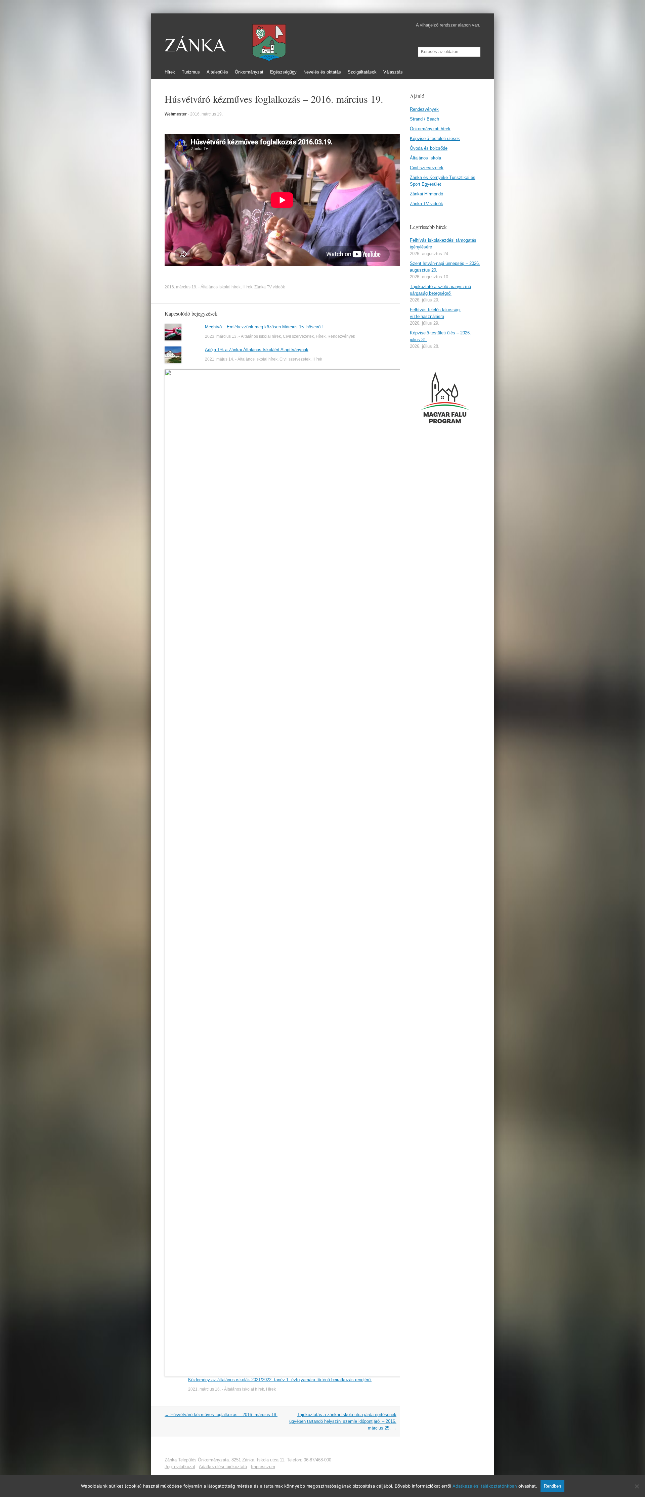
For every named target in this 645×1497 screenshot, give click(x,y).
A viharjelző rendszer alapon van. (448, 25)
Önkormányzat (249, 72)
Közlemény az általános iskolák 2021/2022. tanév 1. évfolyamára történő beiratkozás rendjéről (280, 1379)
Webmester (176, 114)
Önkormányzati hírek (430, 128)
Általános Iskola (425, 157)
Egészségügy (283, 72)
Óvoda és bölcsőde (428, 148)
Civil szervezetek (298, 336)
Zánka (195, 45)
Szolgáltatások (362, 72)
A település (217, 72)
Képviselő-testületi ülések (435, 138)
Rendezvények (341, 336)
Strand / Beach (424, 119)
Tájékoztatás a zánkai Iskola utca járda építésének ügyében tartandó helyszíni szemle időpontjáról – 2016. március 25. (342, 1421)
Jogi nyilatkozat (180, 1466)
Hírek (170, 72)
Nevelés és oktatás (322, 72)
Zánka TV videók (269, 287)
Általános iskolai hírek (221, 287)
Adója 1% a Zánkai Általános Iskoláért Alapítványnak (256, 349)
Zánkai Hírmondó (426, 193)
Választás (393, 72)
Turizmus (191, 72)
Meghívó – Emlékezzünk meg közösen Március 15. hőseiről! (264, 326)
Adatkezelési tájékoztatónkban (485, 1486)
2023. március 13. (221, 336)
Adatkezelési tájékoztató (223, 1466)
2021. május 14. (219, 359)
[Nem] (636, 1486)
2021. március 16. (204, 1389)
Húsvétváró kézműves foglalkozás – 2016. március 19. (221, 1414)
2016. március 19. (206, 114)
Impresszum (263, 1466)
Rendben (552, 1486)
